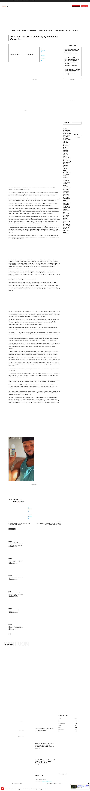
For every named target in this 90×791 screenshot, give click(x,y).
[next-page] (11, 634)
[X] (77, 6)
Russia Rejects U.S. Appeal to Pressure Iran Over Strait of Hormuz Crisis (72, 51)
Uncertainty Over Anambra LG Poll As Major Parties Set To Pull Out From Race (67, 226)
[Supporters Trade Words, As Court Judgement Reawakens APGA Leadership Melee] (16, 620)
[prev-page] (9, 634)
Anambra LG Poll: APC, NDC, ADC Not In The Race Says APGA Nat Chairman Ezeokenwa (66, 193)
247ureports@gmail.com (46, 781)
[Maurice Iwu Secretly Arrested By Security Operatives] (45, 722)
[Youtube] (79, 6)
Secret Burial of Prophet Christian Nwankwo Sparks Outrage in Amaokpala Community (66, 178)
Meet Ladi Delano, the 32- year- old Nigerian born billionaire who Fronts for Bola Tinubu (45, 761)
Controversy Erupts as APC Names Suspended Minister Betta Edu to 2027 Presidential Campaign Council (66, 210)
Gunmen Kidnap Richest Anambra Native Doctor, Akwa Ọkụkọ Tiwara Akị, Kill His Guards (16, 561)
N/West (65, 170)
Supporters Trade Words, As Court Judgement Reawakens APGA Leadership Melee (16, 627)
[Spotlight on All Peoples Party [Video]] (45, 680)
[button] (5, 6)
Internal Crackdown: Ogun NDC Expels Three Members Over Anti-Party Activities (72, 70)
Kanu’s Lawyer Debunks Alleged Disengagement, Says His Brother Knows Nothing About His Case (16, 594)
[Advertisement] (45, 19)
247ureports (11, 546)
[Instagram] (75, 6)
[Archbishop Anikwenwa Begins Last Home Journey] (16, 604)
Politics (66, 73)
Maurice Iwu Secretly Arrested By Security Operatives (44, 729)
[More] (50, 60)
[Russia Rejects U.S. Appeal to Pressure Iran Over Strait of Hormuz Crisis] (15, 719)
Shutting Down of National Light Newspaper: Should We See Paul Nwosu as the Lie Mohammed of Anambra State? (16, 544)
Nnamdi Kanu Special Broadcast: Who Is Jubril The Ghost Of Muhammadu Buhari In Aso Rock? (44, 745)
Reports (77, 39)
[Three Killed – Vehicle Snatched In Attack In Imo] (16, 571)
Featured (65, 218)
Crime (64, 147)
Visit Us (76, 134)
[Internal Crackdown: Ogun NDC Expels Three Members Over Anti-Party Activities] (15, 734)
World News (67, 53)
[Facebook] (73, 6)
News (10, 591)
